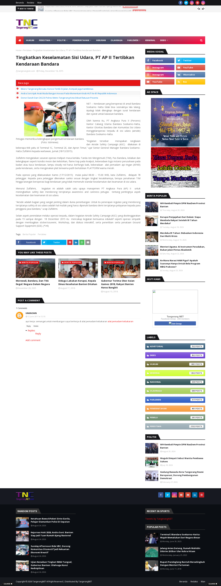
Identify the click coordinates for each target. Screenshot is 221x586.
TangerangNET (39, 581)
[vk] (190, 74)
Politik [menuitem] (61, 40)
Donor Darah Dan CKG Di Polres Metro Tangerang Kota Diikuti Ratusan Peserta (59, 97)
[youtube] (190, 67)
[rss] (190, 81)
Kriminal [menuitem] (150, 40)
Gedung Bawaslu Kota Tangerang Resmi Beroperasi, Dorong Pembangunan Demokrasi (182, 475)
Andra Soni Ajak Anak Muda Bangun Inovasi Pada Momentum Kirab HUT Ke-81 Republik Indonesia (69, 93)
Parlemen (172, 399)
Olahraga (172, 390)
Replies (31, 330)
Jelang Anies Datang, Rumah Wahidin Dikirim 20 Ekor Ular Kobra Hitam (180, 550)
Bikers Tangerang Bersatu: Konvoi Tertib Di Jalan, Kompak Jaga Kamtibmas (57, 88)
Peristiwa (27, 50)
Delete (35, 326)
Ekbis (172, 355)
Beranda (20, 2)
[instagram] (192, 3)
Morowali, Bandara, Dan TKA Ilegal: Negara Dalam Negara (33, 282)
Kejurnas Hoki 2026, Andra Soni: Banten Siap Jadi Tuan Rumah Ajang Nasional (52, 534)
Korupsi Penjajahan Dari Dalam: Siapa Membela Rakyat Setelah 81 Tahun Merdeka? (180, 220)
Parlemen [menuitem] (132, 40)
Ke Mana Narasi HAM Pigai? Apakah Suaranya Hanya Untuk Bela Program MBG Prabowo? (180, 263)
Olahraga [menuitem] (116, 40)
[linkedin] (194, 494)
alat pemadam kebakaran (120, 321)
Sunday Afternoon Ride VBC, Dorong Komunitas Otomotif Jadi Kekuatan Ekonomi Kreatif (88, 8)
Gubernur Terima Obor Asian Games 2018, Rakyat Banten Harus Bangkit (117, 284)
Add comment (33, 340)
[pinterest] (197, 3)
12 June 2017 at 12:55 (36, 316)
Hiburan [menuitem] (101, 40)
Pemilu (172, 417)
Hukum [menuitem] (30, 40)
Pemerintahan (172, 408)
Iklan (39, 2)
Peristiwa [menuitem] (44, 40)
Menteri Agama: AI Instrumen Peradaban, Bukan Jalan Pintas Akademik (182, 248)
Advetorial (172, 346)
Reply (29, 326)
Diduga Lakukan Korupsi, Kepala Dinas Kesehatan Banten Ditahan (77, 282)
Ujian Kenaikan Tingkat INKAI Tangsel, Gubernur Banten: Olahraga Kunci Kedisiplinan (51, 565)
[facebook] (180, 3)
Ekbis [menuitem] (163, 40)
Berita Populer (29, 234)
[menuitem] (20, 40)
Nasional (172, 381)
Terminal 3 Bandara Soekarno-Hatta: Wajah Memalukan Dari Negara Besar (180, 536)
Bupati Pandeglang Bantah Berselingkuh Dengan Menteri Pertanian (182, 563)
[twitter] (186, 3)
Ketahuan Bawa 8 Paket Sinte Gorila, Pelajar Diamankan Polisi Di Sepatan (50, 520)
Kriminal (172, 373)
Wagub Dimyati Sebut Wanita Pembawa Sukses (181, 460)
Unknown (31, 313)
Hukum (172, 364)
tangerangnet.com (26, 71)
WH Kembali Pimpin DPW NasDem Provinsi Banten (182, 205)
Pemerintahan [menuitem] (80, 40)
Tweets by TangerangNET (159, 518)
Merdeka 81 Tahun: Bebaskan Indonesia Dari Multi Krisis (181, 235)
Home (19, 50)
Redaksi (30, 2)
